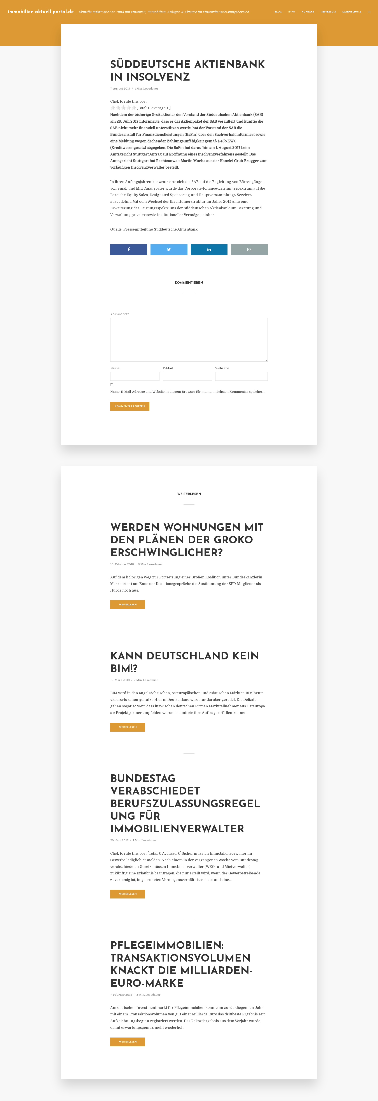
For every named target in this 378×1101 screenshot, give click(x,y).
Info (291, 12)
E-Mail (168, 368)
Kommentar (119, 314)
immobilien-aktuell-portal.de (41, 12)
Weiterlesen (128, 605)
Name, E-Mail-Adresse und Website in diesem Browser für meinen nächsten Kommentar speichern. (187, 391)
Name (114, 368)
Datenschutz (351, 12)
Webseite (222, 368)
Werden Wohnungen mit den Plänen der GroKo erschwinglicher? (187, 541)
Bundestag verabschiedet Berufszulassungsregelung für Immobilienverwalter (185, 804)
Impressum (328, 12)
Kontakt (308, 12)
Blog (278, 12)
